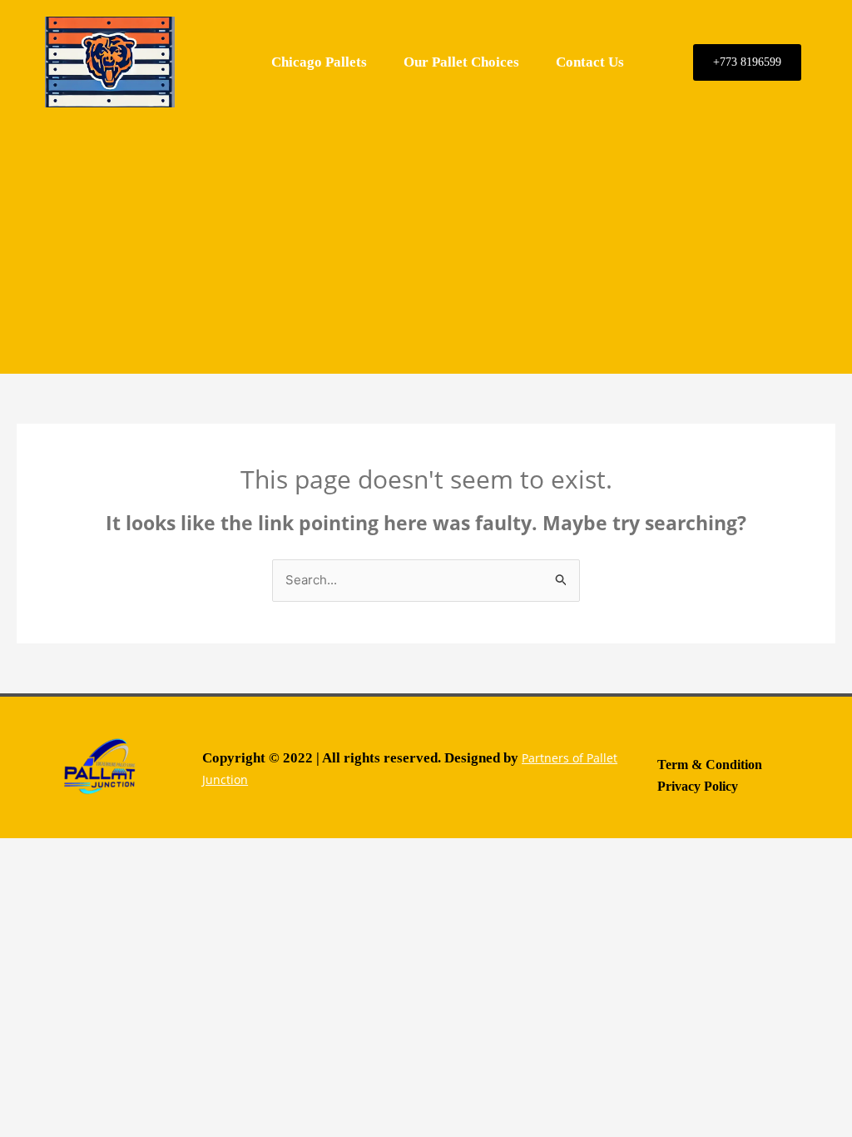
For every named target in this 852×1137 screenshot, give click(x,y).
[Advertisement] (426, 240)
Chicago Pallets (319, 62)
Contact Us (590, 62)
